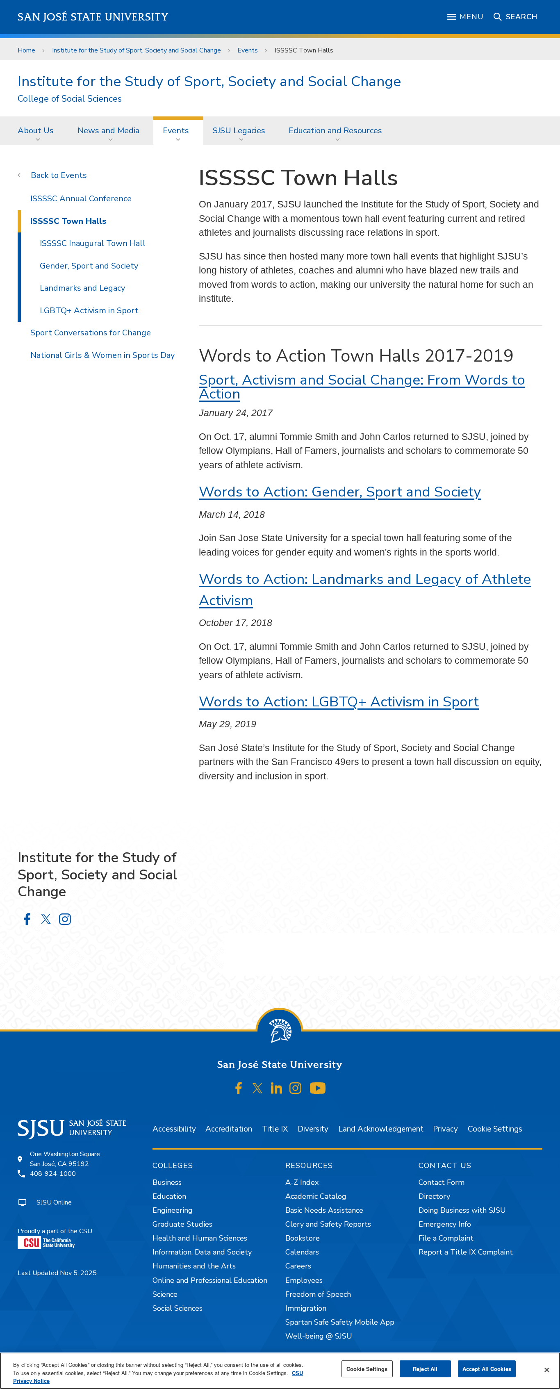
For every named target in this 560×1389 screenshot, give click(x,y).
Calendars (302, 1252)
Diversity (313, 1129)
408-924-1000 (53, 1173)
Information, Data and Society (202, 1252)
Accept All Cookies (486, 1369)
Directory (434, 1196)
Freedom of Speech (318, 1294)
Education (169, 1196)
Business (167, 1182)
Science (165, 1294)
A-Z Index (302, 1182)
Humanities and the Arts (194, 1266)
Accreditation (228, 1129)
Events (247, 50)
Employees (304, 1280)
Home (26, 50)
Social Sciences (178, 1308)
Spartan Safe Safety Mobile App (339, 1322)
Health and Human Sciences (200, 1238)
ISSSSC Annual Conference (81, 198)
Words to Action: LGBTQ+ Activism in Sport (339, 701)
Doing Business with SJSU (462, 1210)
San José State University (93, 17)
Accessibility (174, 1129)
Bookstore (302, 1238)
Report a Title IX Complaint (466, 1252)
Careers (298, 1266)
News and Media (108, 130)
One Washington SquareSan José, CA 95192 (65, 1159)
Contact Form (441, 1182)
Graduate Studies (182, 1224)
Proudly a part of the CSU (55, 1231)
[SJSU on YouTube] (317, 1088)
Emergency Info (445, 1224)
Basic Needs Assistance (324, 1210)
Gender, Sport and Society (89, 265)
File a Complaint (446, 1238)
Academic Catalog (315, 1196)
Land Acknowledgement (380, 1129)
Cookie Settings (495, 1129)
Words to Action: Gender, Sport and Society (340, 491)
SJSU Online (54, 1202)
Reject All (425, 1369)
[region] (280, 1371)
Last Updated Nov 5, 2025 (57, 1272)
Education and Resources (335, 130)
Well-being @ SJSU (318, 1336)
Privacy (445, 1129)
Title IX (275, 1129)
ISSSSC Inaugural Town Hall (93, 243)
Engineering (173, 1210)
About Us (36, 130)
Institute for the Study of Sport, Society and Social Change (136, 50)
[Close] (547, 1370)
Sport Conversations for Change (90, 332)
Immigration (305, 1308)
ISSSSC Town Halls (68, 221)
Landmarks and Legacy (82, 288)
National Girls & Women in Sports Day (102, 355)
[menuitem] (38, 130)
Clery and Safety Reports (328, 1224)
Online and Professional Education (210, 1280)
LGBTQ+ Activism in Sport (89, 310)
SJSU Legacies (239, 130)
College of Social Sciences (70, 99)
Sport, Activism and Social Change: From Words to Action (362, 387)
